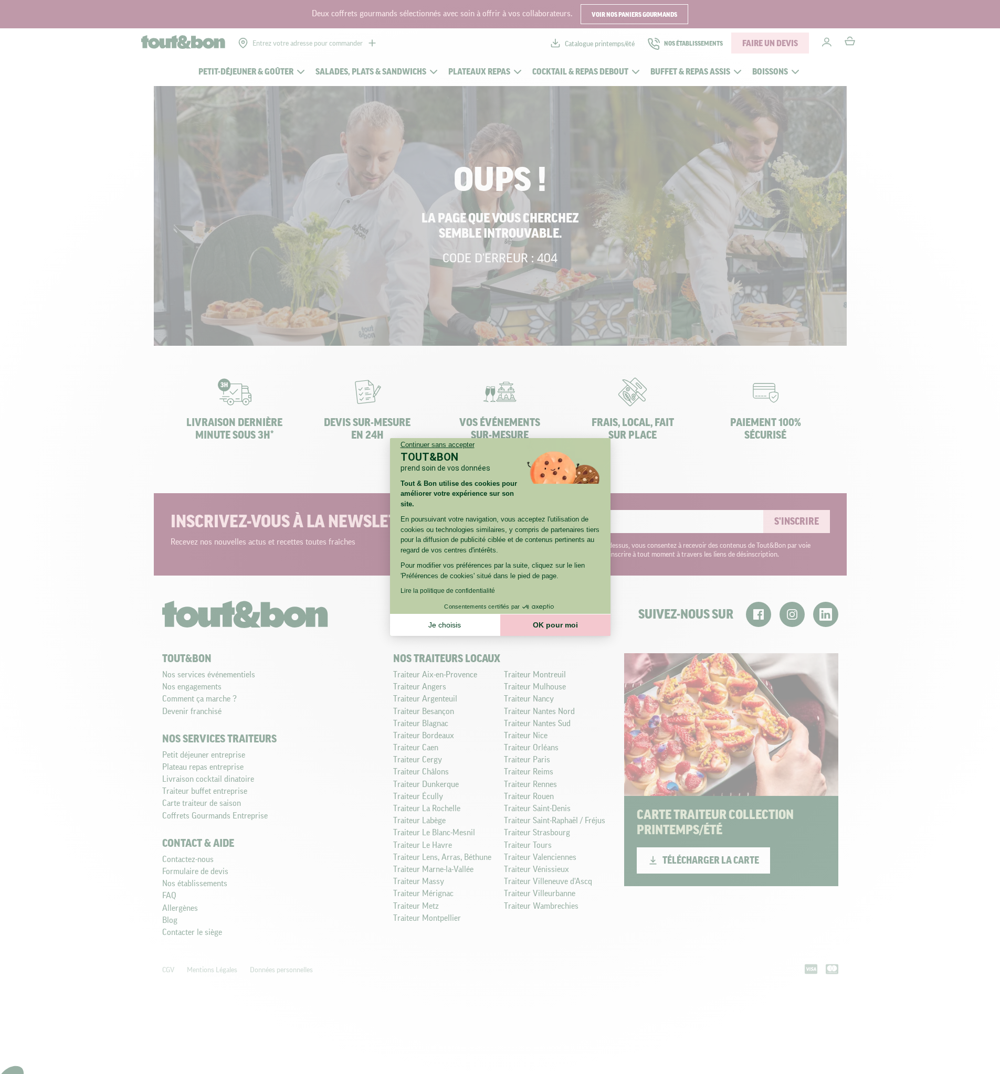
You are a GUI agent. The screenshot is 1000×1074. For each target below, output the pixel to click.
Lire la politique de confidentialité (448, 590)
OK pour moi (555, 625)
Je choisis (444, 625)
